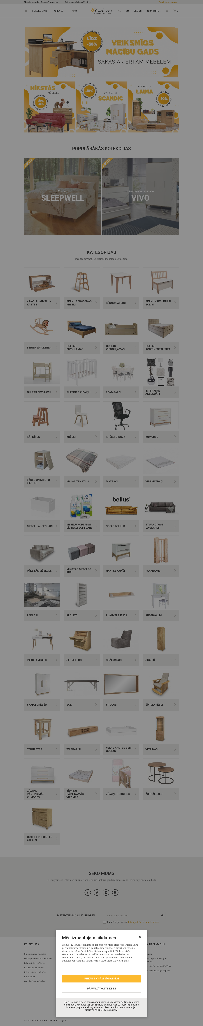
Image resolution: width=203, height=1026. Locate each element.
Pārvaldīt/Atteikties (101, 988)
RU (139, 936)
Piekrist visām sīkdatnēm (101, 978)
